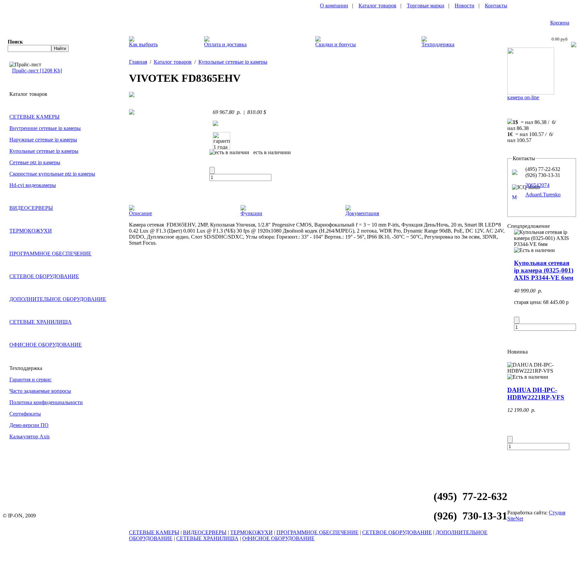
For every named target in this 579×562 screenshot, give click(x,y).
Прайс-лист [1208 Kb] (37, 70)
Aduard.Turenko (543, 194)
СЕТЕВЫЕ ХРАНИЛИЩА (40, 322)
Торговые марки (425, 5)
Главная (138, 62)
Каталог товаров (377, 5)
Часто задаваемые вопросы (40, 391)
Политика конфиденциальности (46, 402)
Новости (464, 5)
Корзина (559, 22)
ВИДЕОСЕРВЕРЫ (31, 208)
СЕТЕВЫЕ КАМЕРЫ (34, 117)
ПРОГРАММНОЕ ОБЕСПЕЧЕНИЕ (50, 253)
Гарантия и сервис (30, 379)
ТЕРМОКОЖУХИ (30, 231)
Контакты (496, 5)
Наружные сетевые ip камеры (43, 139)
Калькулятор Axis (29, 436)
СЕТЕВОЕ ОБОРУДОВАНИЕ (44, 276)
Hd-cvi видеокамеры (32, 185)
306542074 (537, 185)
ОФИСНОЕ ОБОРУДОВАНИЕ (45, 345)
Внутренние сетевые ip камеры (45, 128)
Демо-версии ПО (29, 425)
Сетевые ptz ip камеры (34, 162)
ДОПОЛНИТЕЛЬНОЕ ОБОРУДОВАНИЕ (57, 299)
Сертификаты (25, 414)
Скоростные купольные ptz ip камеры (52, 174)
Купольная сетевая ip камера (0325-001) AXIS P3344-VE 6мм (543, 270)
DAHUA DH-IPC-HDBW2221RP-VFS (535, 393)
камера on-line (523, 97)
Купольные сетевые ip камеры (43, 151)
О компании (334, 5)
